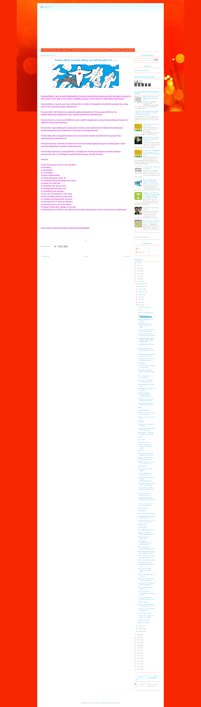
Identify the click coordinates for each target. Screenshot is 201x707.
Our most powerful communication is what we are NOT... (146, 593)
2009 (138, 653)
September (141, 292)
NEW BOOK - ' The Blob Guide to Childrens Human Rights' (90, 50)
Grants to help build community (143, 537)
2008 (138, 656)
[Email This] (59, 246)
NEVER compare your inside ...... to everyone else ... (146, 462)
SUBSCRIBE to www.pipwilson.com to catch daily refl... (145, 543)
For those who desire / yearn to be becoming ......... (146, 366)
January (141, 631)
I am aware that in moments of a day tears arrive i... (146, 359)
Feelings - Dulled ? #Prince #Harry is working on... (145, 458)
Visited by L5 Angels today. (145, 312)
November (141, 286)
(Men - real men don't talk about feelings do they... (145, 381)
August (140, 294)
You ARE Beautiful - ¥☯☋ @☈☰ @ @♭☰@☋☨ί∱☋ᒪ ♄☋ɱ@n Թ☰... (145, 340)
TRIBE (139, 407)
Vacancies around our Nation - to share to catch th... (146, 579)
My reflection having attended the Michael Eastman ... (146, 584)
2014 (138, 640)
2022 (138, 268)
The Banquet (141, 363)
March (140, 626)
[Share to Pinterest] (67, 246)
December (141, 284)
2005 (138, 664)
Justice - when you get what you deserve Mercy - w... (146, 556)
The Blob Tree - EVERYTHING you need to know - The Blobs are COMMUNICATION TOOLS (151, 153)
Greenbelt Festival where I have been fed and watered (146, 335)
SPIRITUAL (141, 421)
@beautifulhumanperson (141, 70)
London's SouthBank (143, 410)
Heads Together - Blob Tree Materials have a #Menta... (146, 433)
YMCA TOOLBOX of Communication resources (146, 548)
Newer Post (45, 256)
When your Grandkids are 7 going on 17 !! (146, 588)
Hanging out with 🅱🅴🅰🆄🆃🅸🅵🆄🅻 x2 (146, 316)
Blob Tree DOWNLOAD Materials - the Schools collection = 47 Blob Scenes (151, 181)
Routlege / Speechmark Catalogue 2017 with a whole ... (145, 446)
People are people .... (143, 602)
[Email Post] (55, 246)
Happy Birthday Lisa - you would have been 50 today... (145, 325)
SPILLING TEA (142, 525)
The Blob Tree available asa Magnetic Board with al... (145, 454)
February (141, 629)
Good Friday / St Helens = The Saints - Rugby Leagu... (146, 484)
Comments (140, 252)
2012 (138, 645)
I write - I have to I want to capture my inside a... (145, 504)
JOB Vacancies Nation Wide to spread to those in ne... (146, 355)
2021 (138, 271)
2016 (138, 634)
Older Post (126, 256)
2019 (138, 276)
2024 (138, 263)
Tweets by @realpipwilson (142, 237)
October (140, 289)
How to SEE (141, 439)
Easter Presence (142, 508)
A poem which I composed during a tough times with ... (146, 489)
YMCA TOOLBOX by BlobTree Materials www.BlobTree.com (144, 394)
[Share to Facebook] (65, 246)
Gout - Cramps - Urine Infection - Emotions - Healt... (145, 570)
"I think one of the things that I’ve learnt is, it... (146, 609)
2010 (138, 650)
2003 (138, 669)
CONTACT (64, 50)
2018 (138, 279)
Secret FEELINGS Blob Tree (146, 530)
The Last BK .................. (143, 511)
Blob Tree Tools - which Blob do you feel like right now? (151, 221)
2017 (138, 281)
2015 (138, 637)
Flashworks (104, 703)
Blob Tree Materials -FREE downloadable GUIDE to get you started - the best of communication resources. (147, 113)
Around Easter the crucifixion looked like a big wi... (146, 517)
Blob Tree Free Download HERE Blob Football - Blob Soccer (150, 98)
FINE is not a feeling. (143, 622)
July (139, 297)
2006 (139, 661)
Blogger (117, 703)
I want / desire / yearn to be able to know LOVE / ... (146, 616)
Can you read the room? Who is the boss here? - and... (146, 605)
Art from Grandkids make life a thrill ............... (146, 575)
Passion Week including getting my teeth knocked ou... (146, 564)
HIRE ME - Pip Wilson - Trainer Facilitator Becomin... (146, 533)
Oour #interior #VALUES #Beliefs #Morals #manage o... (146, 371)
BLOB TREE (116, 50)
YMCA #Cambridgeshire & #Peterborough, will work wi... (146, 350)
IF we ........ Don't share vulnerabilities (144, 376)
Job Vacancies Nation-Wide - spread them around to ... (146, 404)
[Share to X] (63, 246)
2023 (138, 265)
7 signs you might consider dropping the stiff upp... (145, 399)
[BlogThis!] (61, 246)
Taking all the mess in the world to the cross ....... (145, 494)
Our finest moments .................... (146, 307)
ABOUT (54, 50)
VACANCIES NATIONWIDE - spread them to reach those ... (146, 499)
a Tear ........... (141, 437)
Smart (139, 310)
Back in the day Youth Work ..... (146, 560)
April (139, 305)
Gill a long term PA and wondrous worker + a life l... (146, 598)
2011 (138, 648)
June (140, 300)
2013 (138, 642)
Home (86, 256)
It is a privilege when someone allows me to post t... (146, 429)
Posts (139, 249)
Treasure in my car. (143, 442)
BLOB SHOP (129, 50)
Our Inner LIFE (142, 527)
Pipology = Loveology (144, 620)
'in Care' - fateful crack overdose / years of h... (145, 474)
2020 (138, 273)
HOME (45, 50)
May (139, 302)
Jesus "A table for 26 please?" (146, 513)
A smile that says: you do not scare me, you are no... (146, 521)
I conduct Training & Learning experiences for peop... (146, 330)
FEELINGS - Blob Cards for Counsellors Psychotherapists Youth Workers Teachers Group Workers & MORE (151, 195)
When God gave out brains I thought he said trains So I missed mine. (151, 139)
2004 (138, 666)
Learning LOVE (142, 466)
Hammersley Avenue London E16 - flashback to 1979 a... (146, 552)
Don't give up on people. (144, 613)
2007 (138, 658)
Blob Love (141, 451)
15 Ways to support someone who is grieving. (146, 413)
